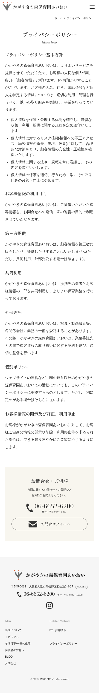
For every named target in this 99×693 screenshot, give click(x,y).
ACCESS (81, 586)
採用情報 (60, 630)
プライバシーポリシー (63, 643)
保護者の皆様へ (14, 650)
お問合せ (10, 663)
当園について (13, 630)
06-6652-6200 (39, 594)
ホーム (58, 18)
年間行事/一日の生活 (18, 643)
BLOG (9, 656)
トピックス (12, 637)
